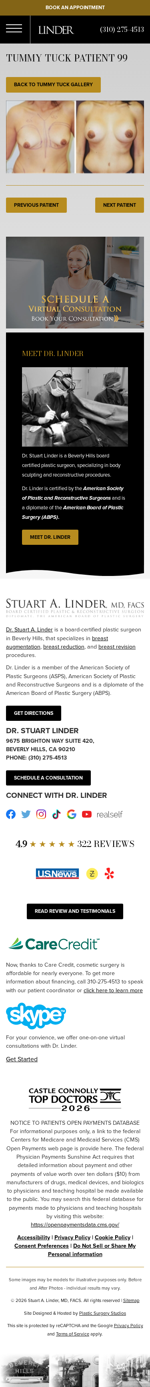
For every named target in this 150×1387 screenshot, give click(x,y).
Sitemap (131, 1300)
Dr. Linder (56, 30)
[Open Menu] (14, 29)
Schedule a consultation (48, 778)
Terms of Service (72, 1334)
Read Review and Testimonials (75, 911)
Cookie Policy (112, 1237)
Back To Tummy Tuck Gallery (53, 84)
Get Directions (33, 713)
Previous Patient (36, 205)
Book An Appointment (75, 7)
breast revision (117, 647)
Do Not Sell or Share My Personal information (92, 1250)
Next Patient (119, 205)
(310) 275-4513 (122, 29)
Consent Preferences (41, 1246)
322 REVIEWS (75, 844)
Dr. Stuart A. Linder (29, 629)
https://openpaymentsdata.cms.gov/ (75, 1225)
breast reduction (63, 647)
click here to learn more (113, 990)
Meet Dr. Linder (50, 537)
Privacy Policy (72, 1237)
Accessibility (33, 1237)
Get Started (22, 1059)
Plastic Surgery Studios (102, 1313)
